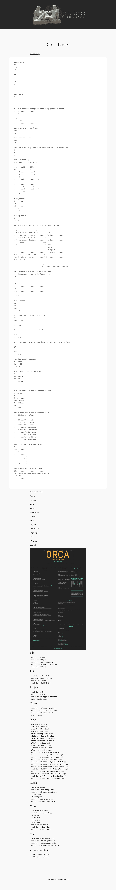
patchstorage (35, 54)
